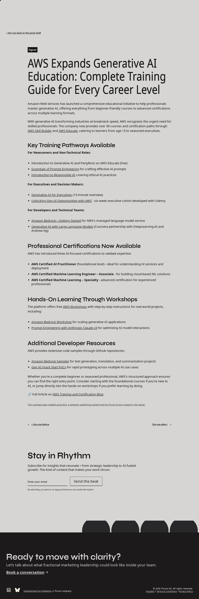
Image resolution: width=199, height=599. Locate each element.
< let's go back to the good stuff (23, 32)
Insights (150, 591)
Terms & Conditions (167, 591)
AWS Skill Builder (40, 131)
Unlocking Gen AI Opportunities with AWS (61, 201)
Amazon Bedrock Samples (50, 361)
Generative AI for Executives (51, 195)
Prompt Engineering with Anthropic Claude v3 (64, 328)
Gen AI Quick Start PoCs (48, 367)
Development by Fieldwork (37, 591)
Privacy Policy (186, 591)
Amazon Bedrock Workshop (51, 322)
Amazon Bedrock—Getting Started (56, 221)
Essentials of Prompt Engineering (55, 169)
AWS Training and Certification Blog (78, 394)
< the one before (40, 424)
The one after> (160, 424)
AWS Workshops (75, 307)
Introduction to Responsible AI (53, 175)
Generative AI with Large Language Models (62, 226)
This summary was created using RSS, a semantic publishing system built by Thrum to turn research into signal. (86, 404)
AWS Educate (68, 131)
